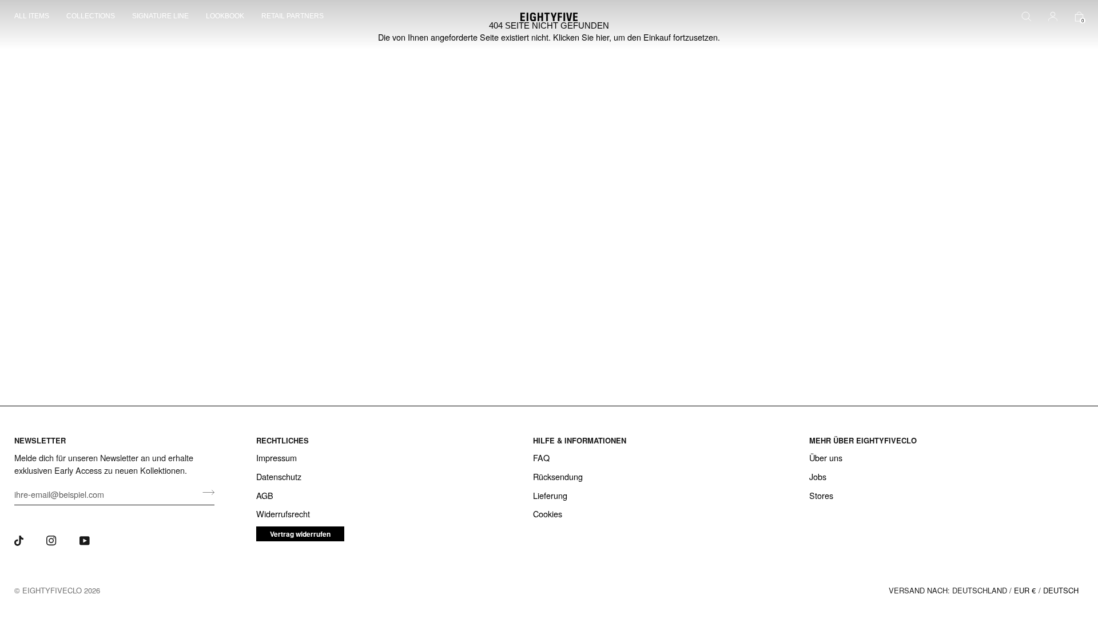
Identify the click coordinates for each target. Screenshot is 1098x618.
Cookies (547, 514)
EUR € (1025, 590)
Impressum (276, 457)
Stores (821, 495)
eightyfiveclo (52, 590)
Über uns (825, 457)
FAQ (541, 457)
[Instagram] (51, 541)
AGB (264, 495)
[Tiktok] (18, 541)
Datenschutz (278, 476)
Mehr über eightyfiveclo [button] (863, 440)
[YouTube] (84, 541)
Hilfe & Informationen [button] (579, 440)
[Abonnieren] (205, 493)
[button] (36, 17)
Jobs (817, 476)
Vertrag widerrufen (300, 534)
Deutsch (1061, 590)
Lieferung (550, 495)
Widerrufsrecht (283, 514)
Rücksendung (558, 476)
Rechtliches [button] (282, 440)
